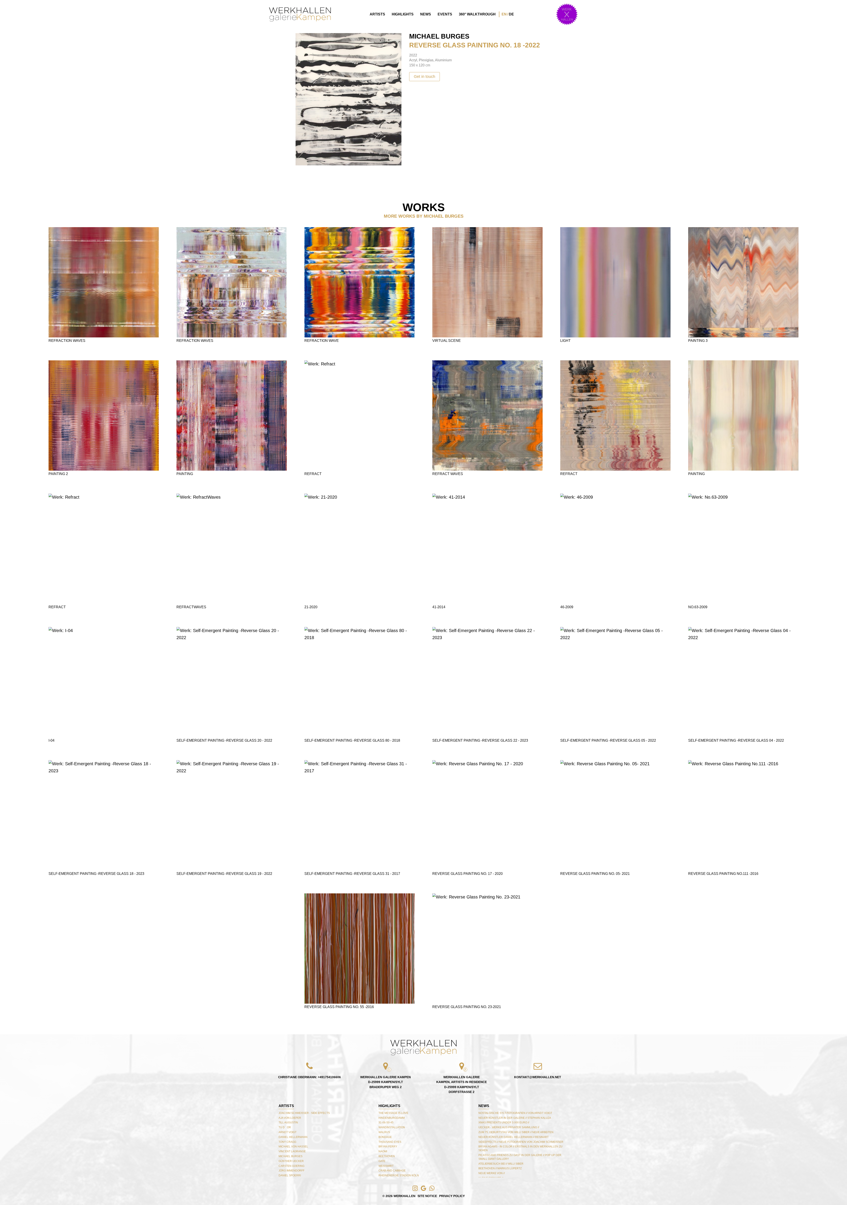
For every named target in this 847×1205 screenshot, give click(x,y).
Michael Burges (439, 36)
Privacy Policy (452, 1196)
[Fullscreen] (301, 38)
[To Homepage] (300, 14)
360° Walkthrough (477, 14)
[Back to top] (423, 1047)
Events (445, 14)
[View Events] (567, 14)
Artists (377, 14)
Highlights (403, 14)
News (425, 14)
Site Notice (427, 1196)
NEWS (483, 1106)
